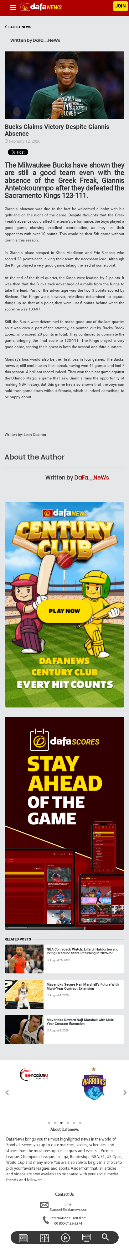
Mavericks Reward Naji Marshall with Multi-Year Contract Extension (81, 1022)
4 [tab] (67, 1123)
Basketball (20, 965)
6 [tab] (80, 1123)
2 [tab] (55, 1123)
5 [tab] (74, 1123)
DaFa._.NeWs (92, 477)
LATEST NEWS (18, 27)
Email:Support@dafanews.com (69, 1207)
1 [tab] (49, 1123)
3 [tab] (61, 1123)
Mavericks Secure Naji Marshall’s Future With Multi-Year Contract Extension (83, 986)
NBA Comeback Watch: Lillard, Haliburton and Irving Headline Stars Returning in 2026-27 (82, 951)
